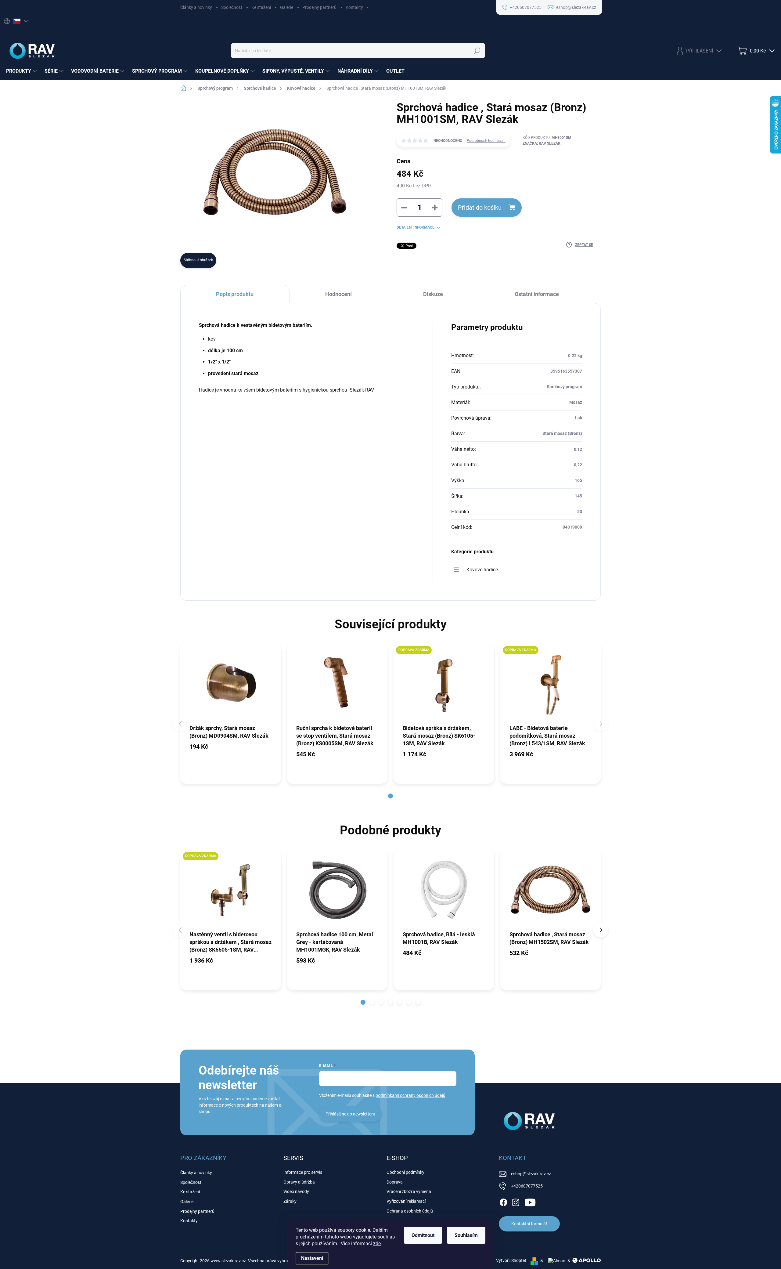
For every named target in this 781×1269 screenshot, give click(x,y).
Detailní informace (415, 227)
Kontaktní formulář (529, 1223)
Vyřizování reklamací (406, 1201)
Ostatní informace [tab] (537, 294)
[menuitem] (22, 71)
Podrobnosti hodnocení (486, 141)
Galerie (286, 7)
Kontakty (354, 7)
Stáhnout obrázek (198, 260)
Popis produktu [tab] (235, 294)
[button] (390, 796)
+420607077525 (527, 1186)
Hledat (477, 50)
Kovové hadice (482, 570)
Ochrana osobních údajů (410, 1211)
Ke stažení (261, 7)
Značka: (541, 143)
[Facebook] (503, 1201)
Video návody (296, 1191)
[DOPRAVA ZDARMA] (444, 684)
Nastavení (312, 1258)
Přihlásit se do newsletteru (350, 1114)
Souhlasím (466, 1235)
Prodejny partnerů (319, 7)
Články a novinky (196, 7)
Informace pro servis (302, 1172)
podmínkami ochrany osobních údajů (410, 1095)
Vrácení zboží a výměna (409, 1191)
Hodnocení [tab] (338, 294)
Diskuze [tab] (433, 294)
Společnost (231, 7)
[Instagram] (515, 1201)
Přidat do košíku (480, 207)
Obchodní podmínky (405, 1172)
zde (377, 1243)
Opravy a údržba (299, 1182)
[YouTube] (530, 1201)
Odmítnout (423, 1235)
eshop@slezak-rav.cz (531, 1173)
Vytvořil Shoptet (511, 1260)
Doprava (395, 1182)
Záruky (290, 1201)
